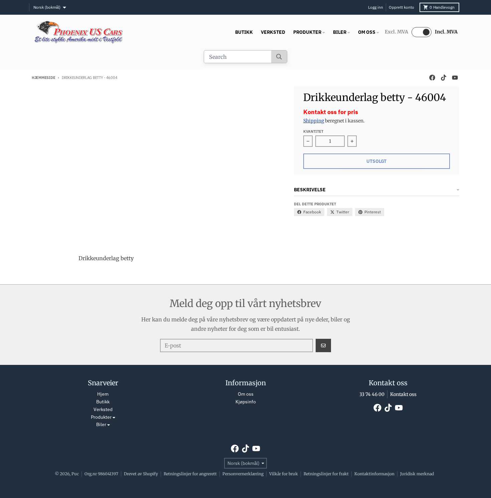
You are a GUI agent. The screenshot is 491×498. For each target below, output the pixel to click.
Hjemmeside (43, 77)
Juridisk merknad (417, 473)
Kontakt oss (403, 394)
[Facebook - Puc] (432, 77)
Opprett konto (401, 7)
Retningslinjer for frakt (326, 473)
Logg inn (375, 7)
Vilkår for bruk (283, 473)
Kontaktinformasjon (374, 473)
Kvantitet (313, 131)
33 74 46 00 (371, 394)
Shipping (313, 121)
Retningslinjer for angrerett (190, 473)
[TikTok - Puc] (443, 77)
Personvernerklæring (243, 473)
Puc (75, 473)
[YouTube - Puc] (455, 77)
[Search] (279, 57)
